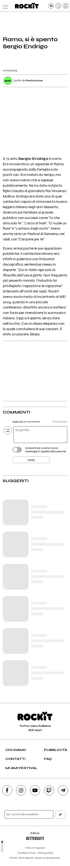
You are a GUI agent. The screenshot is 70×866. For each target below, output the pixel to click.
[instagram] (21, 790)
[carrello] (51, 6)
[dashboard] (66, 6)
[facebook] (7, 790)
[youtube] (35, 790)
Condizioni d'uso (26, 852)
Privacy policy (45, 852)
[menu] (4, 6)
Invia (31, 460)
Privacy (2, 847)
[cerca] (58, 6)
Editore (33, 835)
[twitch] (49, 790)
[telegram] (63, 790)
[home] (27, 6)
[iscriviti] (60, 815)
